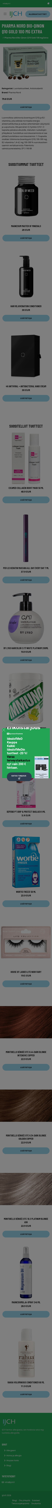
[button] (19, 777)
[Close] (3, 730)
